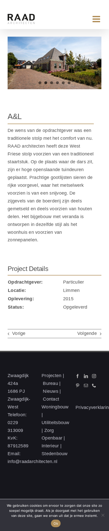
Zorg (49, 430)
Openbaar (52, 438)
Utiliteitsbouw (55, 422)
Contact (51, 399)
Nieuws (50, 391)
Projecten (51, 375)
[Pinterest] (78, 385)
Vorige (19, 333)
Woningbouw (55, 406)
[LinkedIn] (86, 376)
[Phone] (94, 385)
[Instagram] (94, 376)
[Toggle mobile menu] (97, 18)
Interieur (50, 445)
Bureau (50, 383)
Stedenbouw (55, 453)
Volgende (87, 333)
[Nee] (102, 515)
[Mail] (86, 385)
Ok (55, 523)
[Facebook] (78, 376)
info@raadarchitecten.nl (32, 461)
